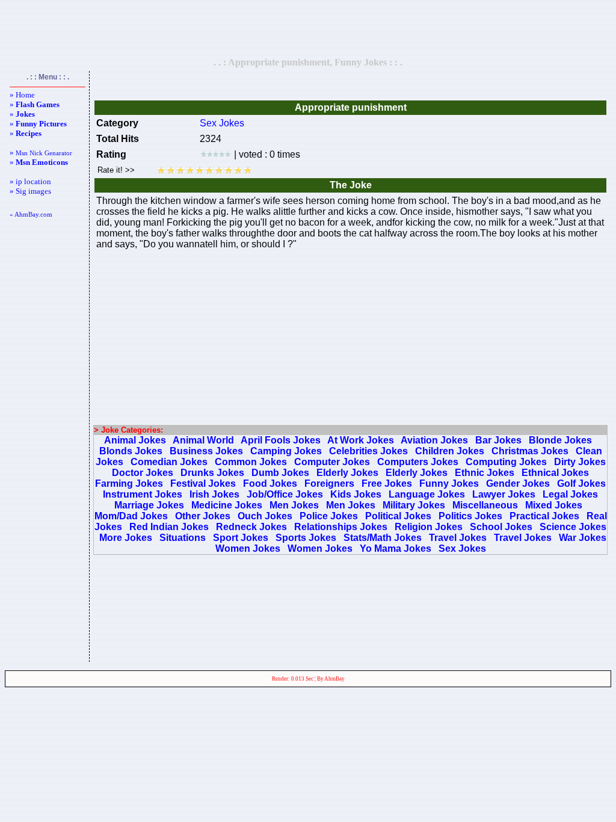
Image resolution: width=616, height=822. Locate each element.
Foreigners (329, 483)
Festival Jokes (203, 483)
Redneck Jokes (251, 527)
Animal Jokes (135, 440)
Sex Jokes (222, 123)
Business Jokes (206, 451)
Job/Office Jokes (285, 494)
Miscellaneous (485, 505)
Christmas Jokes (529, 451)
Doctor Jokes (142, 473)
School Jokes (501, 527)
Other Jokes (202, 516)
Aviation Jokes (434, 440)
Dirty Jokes (580, 462)
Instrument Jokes (142, 494)
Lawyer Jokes (503, 494)
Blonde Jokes (560, 440)
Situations (182, 538)
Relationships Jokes (340, 527)
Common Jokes (251, 462)
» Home (22, 94)
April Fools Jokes (281, 440)
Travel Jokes (458, 538)
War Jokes (582, 538)
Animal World (203, 440)
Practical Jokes (544, 516)
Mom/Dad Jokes (131, 516)
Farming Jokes (129, 483)
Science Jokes (573, 527)
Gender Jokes (518, 483)
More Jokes (125, 538)
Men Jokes (294, 505)
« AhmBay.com (31, 214)
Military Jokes (414, 505)
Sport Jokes (240, 538)
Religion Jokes (429, 527)
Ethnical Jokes (555, 473)
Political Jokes (398, 516)
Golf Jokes (581, 483)
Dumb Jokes (280, 473)
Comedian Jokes (169, 462)
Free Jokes (387, 483)
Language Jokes (427, 494)
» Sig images (30, 191)
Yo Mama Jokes (395, 548)
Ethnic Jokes (484, 473)
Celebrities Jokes (368, 451)
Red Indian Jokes (169, 527)
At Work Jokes (360, 440)
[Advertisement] (308, 28)
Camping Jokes (286, 451)
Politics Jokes (470, 516)
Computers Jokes (417, 462)
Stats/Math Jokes (382, 538)
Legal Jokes (570, 494)
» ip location (30, 181)
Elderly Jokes (347, 473)
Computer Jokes (332, 462)
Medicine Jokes (226, 505)
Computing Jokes (506, 462)
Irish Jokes (214, 494)
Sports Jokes (306, 538)
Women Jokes (247, 548)
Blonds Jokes (130, 451)
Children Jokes (449, 451)
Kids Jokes (355, 494)
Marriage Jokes (149, 505)
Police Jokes (329, 516)
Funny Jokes (449, 483)
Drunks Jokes (212, 473)
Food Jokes (270, 483)
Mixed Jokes (553, 505)
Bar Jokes (498, 440)
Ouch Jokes (265, 516)
